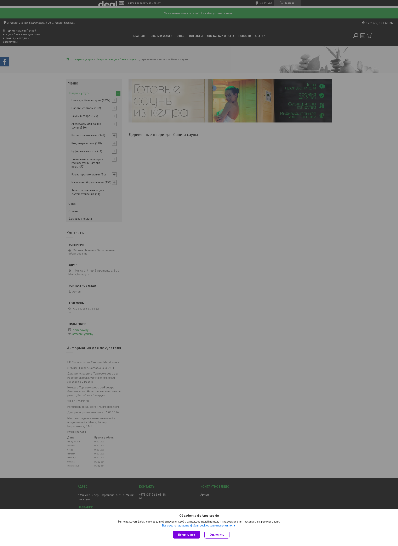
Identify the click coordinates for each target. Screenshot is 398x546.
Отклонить (217, 534)
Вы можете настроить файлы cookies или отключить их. (197, 525)
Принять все (186, 534)
